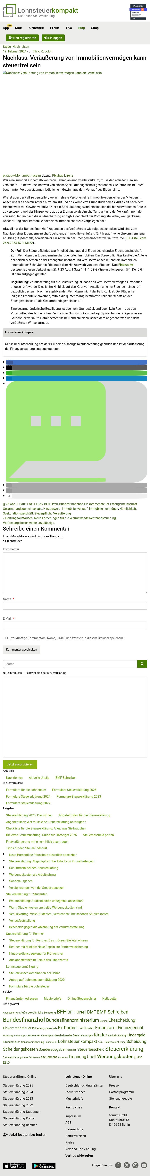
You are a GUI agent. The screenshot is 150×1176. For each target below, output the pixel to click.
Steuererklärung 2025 (18, 1085)
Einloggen (54, 38)
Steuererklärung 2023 (18, 1098)
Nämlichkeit (128, 509)
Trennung (77, 1056)
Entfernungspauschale (44, 1028)
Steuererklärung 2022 (18, 1105)
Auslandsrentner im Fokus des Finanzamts (38, 960)
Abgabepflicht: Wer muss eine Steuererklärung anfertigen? (46, 822)
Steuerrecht (49, 1057)
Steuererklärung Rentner (20, 1125)
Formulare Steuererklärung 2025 (74, 790)
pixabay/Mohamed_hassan (22, 175)
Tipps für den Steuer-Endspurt (26, 848)
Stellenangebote (120, 1098)
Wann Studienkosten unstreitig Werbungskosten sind (45, 907)
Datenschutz (74, 1129)
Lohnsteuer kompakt (77, 1041)
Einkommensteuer (96, 504)
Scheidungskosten (20, 1049)
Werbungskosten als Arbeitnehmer (32, 874)
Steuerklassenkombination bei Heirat (34, 973)
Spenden (72, 1050)
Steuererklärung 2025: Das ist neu (29, 815)
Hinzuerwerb (52, 509)
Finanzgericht (130, 1027)
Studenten (63, 1057)
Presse (114, 1085)
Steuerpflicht (43, 513)
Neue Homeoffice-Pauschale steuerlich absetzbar (43, 855)
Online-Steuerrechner (82, 998)
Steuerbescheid (90, 1049)
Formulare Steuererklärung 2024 (28, 796)
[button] (9, 362)
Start (18, 28)
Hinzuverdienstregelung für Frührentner (36, 953)
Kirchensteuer (11, 1041)
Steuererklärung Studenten (21, 1112)
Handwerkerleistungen (39, 1035)
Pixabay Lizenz (62, 175)
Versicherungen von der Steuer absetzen (36, 888)
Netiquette (109, 998)
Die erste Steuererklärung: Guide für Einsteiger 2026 (41, 835)
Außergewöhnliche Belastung (38, 1012)
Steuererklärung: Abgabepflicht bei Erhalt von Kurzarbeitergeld (51, 861)
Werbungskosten (115, 1056)
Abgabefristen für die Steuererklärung (84, 815)
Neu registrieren (24, 38)
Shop (95, 28)
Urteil (91, 1056)
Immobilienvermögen (103, 509)
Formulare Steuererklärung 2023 (79, 796)
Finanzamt (125, 265)
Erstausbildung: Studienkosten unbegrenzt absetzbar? (46, 901)
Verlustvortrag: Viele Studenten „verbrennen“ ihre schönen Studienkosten (59, 914)
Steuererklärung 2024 (18, 1092)
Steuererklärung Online (20, 1077)
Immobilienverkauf (75, 509)
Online (101, 1042)
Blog (81, 28)
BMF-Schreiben (65, 778)
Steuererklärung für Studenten (26, 894)
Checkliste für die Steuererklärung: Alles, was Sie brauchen (46, 828)
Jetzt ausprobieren (20, 764)
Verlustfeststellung (22, 920)
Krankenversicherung (32, 1042)
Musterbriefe (52, 998)
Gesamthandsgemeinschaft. (22, 509)
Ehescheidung (121, 1020)
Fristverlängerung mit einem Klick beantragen (37, 842)
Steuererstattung (12, 1057)
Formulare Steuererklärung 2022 (28, 803)
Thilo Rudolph (42, 51)
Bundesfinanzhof (71, 504)
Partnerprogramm (121, 1092)
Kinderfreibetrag (117, 1035)
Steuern (36, 1057)
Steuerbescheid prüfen (98, 835)
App (6, 28)
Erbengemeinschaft (123, 504)
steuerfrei (27, 1057)
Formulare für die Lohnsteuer (26, 790)
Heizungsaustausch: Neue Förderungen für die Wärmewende (45, 518)
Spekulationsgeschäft (18, 513)
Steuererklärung (124, 1049)
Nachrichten (14, 778)
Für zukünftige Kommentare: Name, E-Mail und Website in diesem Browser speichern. (65, 638)
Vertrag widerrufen (79, 1155)
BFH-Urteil (51, 504)
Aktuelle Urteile (39, 778)
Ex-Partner (68, 1027)
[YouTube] (144, 1165)
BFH (62, 1011)
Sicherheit (36, 28)
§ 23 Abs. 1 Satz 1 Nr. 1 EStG (23, 504)
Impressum (73, 1116)
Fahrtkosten (86, 1028)
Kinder (100, 1035)
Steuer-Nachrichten (16, 47)
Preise (55, 28)
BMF (91, 1011)
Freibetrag (8, 1035)
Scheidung (136, 1041)
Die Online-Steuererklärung (36, 16)
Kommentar (11, 549)
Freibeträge (19, 1035)
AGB (68, 1123)
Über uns (115, 1077)
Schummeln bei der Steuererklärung (33, 868)
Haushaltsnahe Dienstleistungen (73, 1035)
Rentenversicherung (115, 1042)
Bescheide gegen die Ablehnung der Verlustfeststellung (47, 927)
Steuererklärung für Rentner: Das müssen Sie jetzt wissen (48, 940)
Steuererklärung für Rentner (25, 934)
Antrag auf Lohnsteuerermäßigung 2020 (37, 980)
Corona (104, 1021)
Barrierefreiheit (75, 1136)
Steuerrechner (75, 1092)
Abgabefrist (9, 1012)
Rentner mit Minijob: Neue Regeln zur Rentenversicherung (48, 947)
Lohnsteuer (51, 1042)
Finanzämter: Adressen (22, 998)
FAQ (69, 28)
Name (8, 599)
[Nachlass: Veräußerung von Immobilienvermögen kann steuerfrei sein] (75, 122)
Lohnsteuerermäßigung (22, 966)
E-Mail (8, 618)
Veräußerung (62, 513)
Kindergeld (136, 1035)
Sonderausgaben (21, 881)
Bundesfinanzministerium (72, 1020)
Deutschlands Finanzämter (84, 1085)
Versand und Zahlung (80, 1149)
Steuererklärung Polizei (19, 1118)
